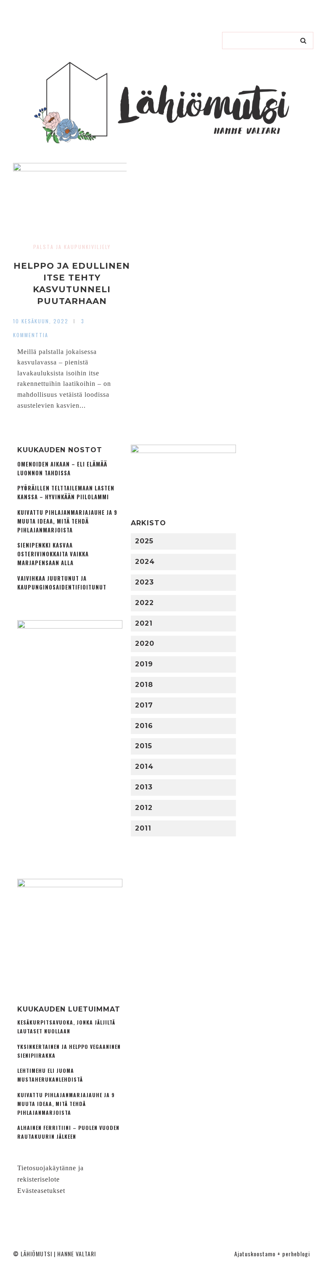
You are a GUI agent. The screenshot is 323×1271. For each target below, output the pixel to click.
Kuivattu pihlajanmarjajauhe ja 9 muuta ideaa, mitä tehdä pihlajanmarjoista (67, 521)
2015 (143, 746)
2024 (145, 562)
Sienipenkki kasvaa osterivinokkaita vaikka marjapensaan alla (53, 554)
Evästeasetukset (41, 1190)
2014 (144, 766)
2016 (144, 726)
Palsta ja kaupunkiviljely (72, 246)
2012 (144, 808)
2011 (143, 828)
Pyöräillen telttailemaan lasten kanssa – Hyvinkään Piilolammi (65, 492)
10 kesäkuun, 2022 (41, 321)
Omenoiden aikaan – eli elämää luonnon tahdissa (62, 468)
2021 (144, 623)
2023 (144, 582)
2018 (144, 685)
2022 (144, 603)
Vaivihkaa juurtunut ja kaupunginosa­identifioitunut (61, 582)
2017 (144, 705)
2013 (144, 787)
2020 (144, 643)
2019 (144, 664)
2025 (144, 541)
